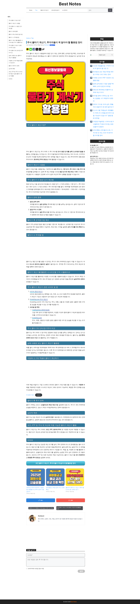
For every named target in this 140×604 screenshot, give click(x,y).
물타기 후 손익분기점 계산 (16, 34)
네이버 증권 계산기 (36, 291)
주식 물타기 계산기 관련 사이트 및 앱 (15, 46)
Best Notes (70, 3)
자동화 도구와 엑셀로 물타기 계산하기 (16, 61)
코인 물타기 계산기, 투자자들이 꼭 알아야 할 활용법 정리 (56, 463)
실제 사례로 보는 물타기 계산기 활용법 (15, 56)
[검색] (110, 10)
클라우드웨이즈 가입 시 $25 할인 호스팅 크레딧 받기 (75, 488)
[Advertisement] (70, 24)
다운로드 (39, 395)
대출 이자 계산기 (44, 10)
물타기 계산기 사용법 (14, 23)
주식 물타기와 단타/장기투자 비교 (16, 51)
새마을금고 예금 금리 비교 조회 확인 (55, 488)
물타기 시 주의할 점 (14, 37)
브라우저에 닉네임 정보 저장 (36, 568)
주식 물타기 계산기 (30, 395)
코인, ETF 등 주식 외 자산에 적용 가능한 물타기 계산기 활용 (15, 74)
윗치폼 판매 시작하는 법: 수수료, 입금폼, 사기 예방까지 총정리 (103, 98)
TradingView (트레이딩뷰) (41, 310)
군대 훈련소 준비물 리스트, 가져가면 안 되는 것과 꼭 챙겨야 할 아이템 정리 (103, 132)
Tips (36, 10)
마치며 (10, 79)
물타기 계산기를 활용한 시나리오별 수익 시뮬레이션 (16, 41)
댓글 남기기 (52, 45)
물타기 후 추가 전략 (14, 65)
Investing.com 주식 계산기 (39, 299)
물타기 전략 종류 (13, 31)
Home (30, 10)
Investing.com (37, 318)
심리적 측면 (12, 68)
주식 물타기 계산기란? (15, 20)
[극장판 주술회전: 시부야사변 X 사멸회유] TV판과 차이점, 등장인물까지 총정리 (103, 124)
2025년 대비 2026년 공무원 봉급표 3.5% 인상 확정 (41, 508)
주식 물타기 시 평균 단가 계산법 (15, 27)
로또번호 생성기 (55, 10)
